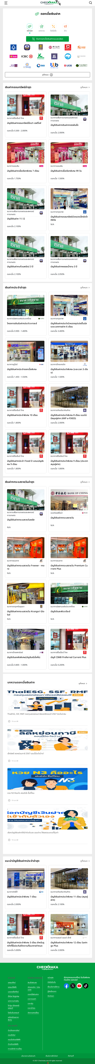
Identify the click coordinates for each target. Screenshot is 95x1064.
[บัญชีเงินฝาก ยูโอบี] (68, 65)
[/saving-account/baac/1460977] (69, 105)
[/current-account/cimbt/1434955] (69, 639)
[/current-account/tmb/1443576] (69, 547)
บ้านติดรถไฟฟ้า (13, 1044)
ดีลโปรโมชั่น (52, 982)
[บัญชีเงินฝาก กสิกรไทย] (41, 56)
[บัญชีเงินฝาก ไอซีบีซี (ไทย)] (27, 56)
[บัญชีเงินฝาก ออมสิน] (13, 56)
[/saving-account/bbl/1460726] (69, 198)
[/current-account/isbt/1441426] (69, 593)
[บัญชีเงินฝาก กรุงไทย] (68, 56)
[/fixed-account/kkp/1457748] (69, 878)
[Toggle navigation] (6, 3)
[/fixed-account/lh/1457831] (69, 924)
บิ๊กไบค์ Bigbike (13, 996)
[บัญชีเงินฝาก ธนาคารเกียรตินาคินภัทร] (54, 56)
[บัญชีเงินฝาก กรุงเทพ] (13, 47)
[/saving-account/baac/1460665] (69, 246)
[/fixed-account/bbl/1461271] (69, 305)
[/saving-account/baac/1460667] (25, 246)
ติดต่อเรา (51, 996)
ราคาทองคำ (32, 999)
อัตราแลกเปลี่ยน (33, 1012)
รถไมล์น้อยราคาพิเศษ (13, 1018)
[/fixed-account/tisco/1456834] (25, 878)
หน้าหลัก (50, 977)
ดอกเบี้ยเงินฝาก (33, 994)
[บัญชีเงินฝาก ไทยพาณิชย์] (13, 65)
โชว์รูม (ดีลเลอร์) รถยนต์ (13, 1006)
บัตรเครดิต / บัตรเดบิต (34, 988)
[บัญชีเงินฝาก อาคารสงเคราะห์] (81, 47)
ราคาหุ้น (30, 1003)
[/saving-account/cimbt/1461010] (25, 105)
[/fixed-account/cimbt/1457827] (25, 924)
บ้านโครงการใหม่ (13, 1030)
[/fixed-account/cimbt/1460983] (25, 442)
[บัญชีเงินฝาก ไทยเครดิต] (27, 65)
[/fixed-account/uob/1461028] (25, 351)
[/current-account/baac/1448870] (25, 499)
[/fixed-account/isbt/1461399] (25, 305)
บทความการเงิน (13, 1001)
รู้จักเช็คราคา (52, 991)
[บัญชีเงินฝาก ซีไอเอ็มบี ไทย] (68, 47)
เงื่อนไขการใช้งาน (53, 987)
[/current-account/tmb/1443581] (25, 547)
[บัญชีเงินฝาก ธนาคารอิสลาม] (81, 65)
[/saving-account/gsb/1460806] (69, 152)
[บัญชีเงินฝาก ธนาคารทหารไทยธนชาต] (54, 65)
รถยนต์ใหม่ (12, 982)
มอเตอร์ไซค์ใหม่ (13, 992)
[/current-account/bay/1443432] (25, 593)
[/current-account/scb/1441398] (25, 639)
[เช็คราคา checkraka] (49, 2)
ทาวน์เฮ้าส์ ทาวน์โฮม (15, 1049)
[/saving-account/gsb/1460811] (25, 152)
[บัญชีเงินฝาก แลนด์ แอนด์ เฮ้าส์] (81, 56)
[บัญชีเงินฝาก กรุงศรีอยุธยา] (41, 47)
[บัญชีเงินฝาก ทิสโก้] (41, 65)
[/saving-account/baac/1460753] (25, 198)
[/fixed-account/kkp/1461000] (69, 397)
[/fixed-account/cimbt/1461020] (25, 397)
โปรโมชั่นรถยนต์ (13, 1012)
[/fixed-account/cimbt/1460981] (69, 442)
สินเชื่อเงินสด (32, 982)
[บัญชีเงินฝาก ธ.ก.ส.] (27, 47)
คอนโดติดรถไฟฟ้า (14, 1039)
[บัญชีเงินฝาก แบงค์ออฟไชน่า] (54, 47)
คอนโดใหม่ (11, 1035)
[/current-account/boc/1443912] (69, 499)
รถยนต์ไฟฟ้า (12, 987)
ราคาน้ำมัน (31, 1008)
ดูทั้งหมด (45, 74)
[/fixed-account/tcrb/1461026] (69, 351)
